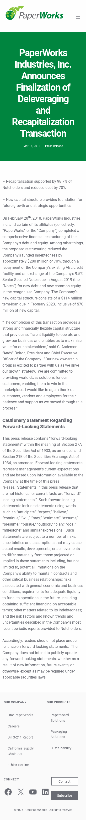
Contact (64, 781)
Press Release (54, 146)
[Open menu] (78, 17)
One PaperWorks (36, 810)
